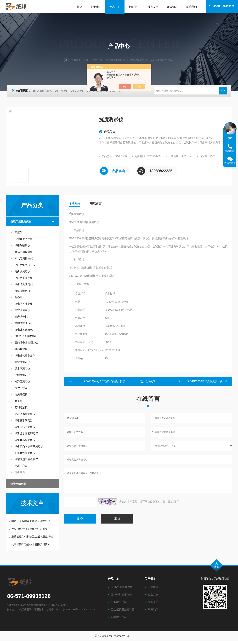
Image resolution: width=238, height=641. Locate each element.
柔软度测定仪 (22, 310)
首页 (79, 6)
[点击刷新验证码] (107, 501)
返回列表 (150, 381)
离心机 (18, 297)
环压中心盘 (21, 465)
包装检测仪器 (119, 602)
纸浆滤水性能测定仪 (26, 433)
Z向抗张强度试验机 (26, 336)
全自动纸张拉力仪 (25, 264)
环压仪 (18, 232)
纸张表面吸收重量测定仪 (29, 446)
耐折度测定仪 (22, 271)
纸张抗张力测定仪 (25, 426)
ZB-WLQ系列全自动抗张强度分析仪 (104, 381)
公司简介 (153, 587)
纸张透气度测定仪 (25, 355)
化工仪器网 (25, 609)
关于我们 (95, 6)
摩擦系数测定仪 (24, 323)
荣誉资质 (153, 602)
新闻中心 (134, 6)
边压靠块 (20, 472)
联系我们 (191, 6)
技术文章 (153, 6)
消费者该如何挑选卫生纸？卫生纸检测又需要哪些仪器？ (34, 536)
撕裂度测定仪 (22, 362)
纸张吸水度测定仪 (25, 439)
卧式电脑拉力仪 (24, 252)
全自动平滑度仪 (24, 277)
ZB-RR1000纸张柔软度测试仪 (205, 381)
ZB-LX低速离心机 (42, 90)
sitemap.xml (88, 609)
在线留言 (172, 6)
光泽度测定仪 (22, 381)
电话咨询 (229, 151)
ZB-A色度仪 (61, 90)
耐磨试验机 (21, 316)
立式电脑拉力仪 (24, 258)
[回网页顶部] (230, 139)
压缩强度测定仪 (24, 239)
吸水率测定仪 (22, 368)
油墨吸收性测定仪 (25, 452)
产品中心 (114, 6)
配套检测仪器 (119, 617)
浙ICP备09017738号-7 (68, 609)
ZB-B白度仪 (77, 90)
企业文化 (153, 594)
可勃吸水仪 (21, 349)
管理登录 (39, 609)
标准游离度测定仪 (25, 414)
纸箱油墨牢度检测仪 (26, 459)
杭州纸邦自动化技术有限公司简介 (30, 544)
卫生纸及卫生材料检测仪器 (124, 609)
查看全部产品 (18, 483)
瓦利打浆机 (21, 407)
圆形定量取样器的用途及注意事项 (30, 521)
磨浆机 (18, 401)
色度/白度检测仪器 (121, 587)
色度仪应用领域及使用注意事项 (29, 528)
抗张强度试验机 (24, 329)
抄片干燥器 (21, 388)
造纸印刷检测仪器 (116, 59)
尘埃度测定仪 (22, 375)
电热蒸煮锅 (21, 394)
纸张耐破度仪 (22, 245)
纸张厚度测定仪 (24, 303)
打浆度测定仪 (22, 290)
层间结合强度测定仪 (26, 342)
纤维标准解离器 (24, 420)
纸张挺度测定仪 (138, 59)
